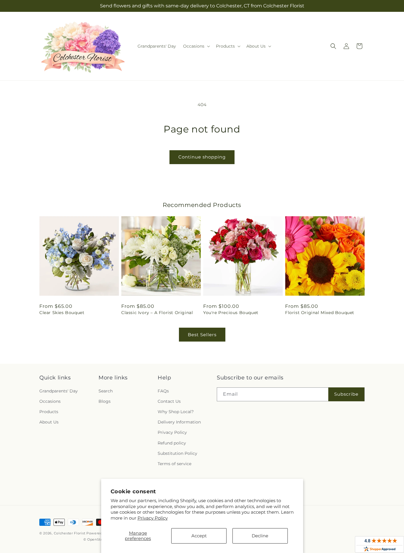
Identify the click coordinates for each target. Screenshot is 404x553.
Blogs (104, 401)
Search (105, 391)
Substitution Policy (177, 453)
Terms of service (174, 463)
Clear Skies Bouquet (61, 312)
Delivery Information (179, 422)
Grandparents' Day (58, 391)
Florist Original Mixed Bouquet (319, 312)
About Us (49, 422)
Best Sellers (202, 334)
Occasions (50, 401)
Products (48, 411)
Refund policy (172, 443)
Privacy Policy (153, 518)
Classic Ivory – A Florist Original (157, 312)
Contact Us (169, 401)
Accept (199, 536)
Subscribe (346, 394)
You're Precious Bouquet (230, 312)
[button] (196, 46)
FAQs (163, 391)
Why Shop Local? (176, 411)
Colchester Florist (69, 533)
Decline (260, 536)
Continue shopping (202, 157)
